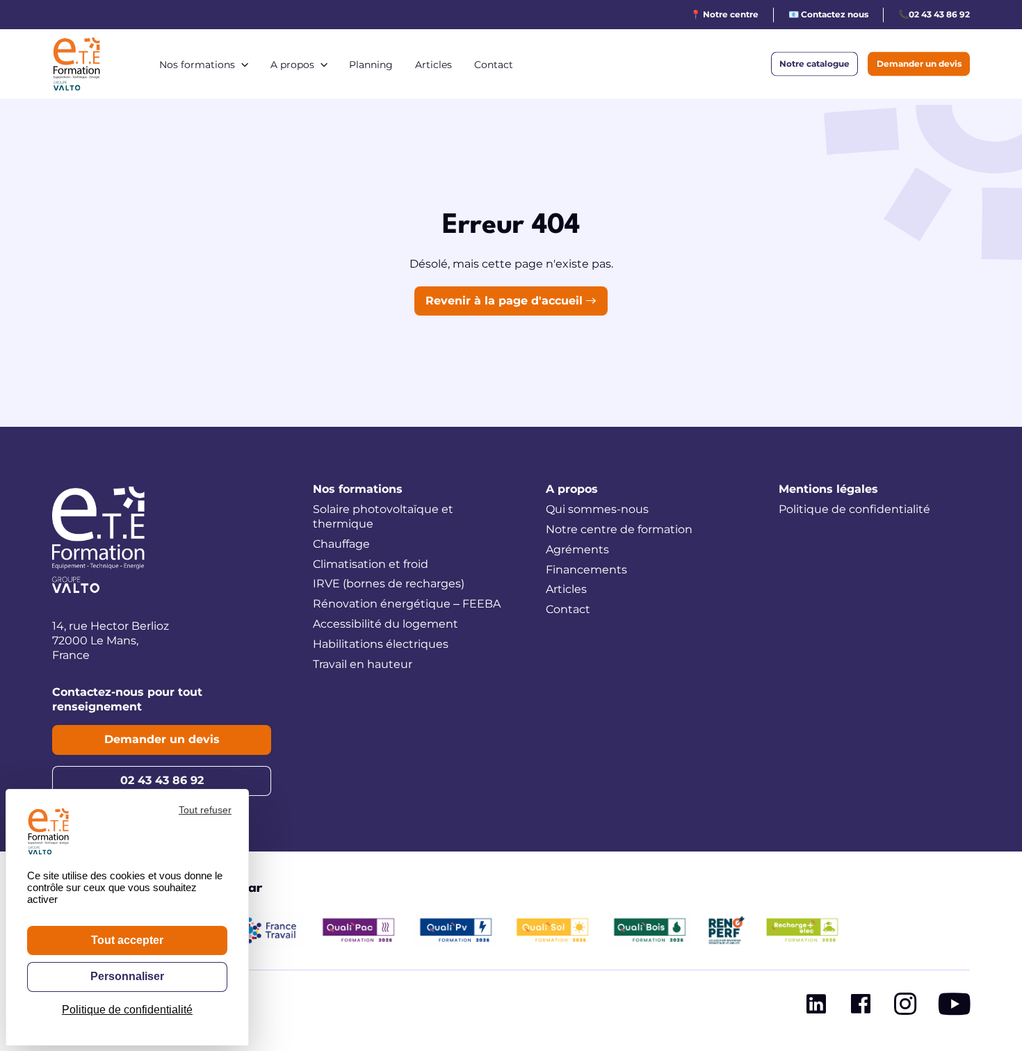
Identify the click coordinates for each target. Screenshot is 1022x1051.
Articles (433, 64)
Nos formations (197, 64)
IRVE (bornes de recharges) (388, 583)
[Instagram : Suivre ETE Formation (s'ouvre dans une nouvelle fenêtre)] (905, 1007)
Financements (586, 569)
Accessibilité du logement (385, 623)
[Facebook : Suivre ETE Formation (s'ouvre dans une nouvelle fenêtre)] (861, 1007)
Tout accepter (127, 940)
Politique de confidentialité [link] (127, 1010)
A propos (292, 64)
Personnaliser (127, 976)
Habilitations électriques (380, 644)
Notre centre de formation (619, 529)
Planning (371, 64)
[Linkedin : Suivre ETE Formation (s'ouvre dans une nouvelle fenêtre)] (816, 1007)
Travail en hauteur (362, 664)
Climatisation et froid (370, 564)
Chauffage (341, 544)
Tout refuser (205, 809)
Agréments (577, 549)
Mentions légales (828, 489)
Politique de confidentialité (854, 509)
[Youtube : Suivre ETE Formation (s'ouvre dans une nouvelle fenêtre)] (954, 1007)
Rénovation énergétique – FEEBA (407, 603)
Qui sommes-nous (597, 509)
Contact (493, 64)
